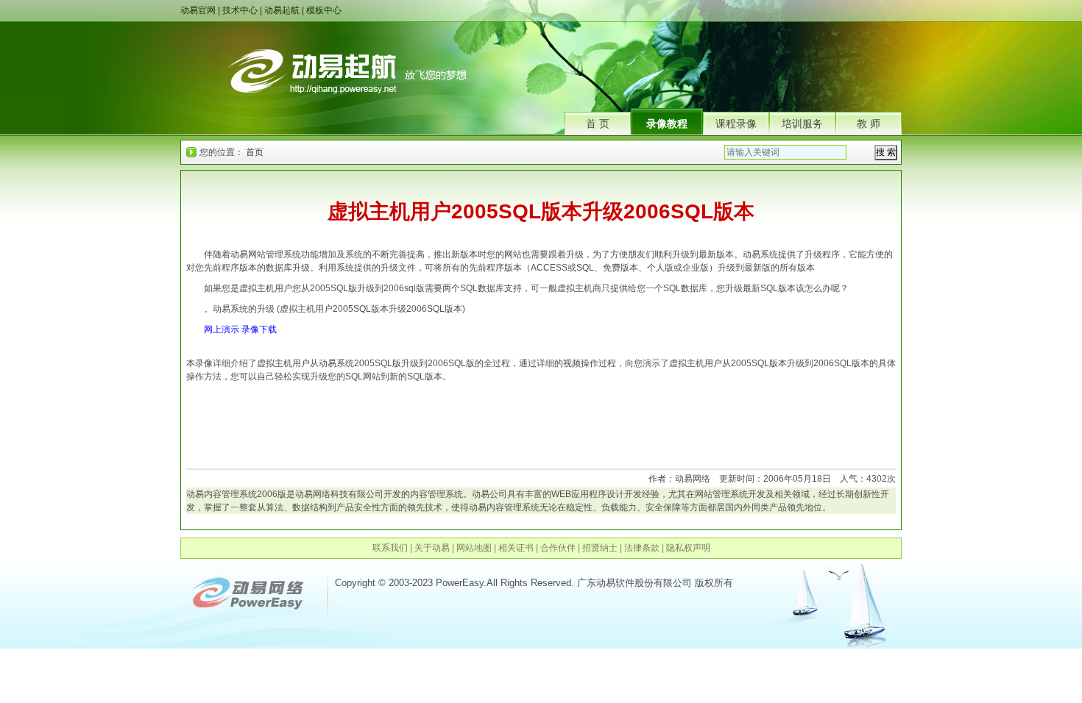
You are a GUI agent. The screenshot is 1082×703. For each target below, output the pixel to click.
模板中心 (324, 10)
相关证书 (516, 548)
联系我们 (390, 548)
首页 (255, 152)
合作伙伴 (558, 548)
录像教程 (666, 123)
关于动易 (432, 548)
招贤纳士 (600, 548)
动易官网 (198, 10)
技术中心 (240, 10)
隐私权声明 (688, 548)
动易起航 (282, 10)
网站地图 (474, 548)
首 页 (597, 123)
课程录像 (736, 123)
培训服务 (802, 123)
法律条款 (642, 548)
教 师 (868, 123)
